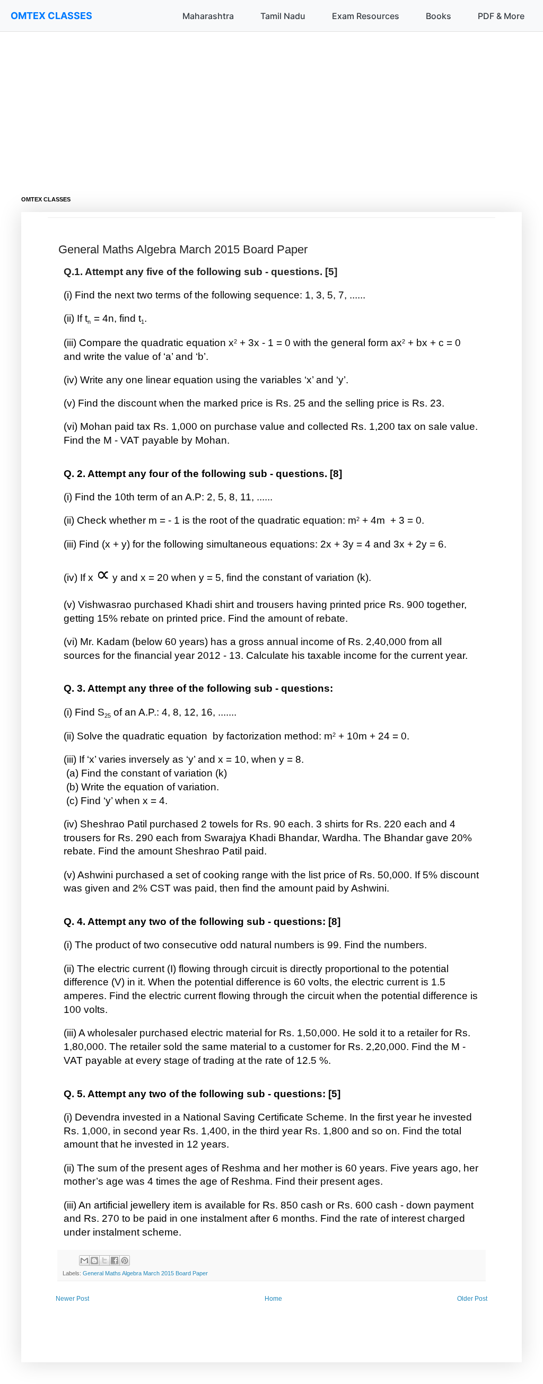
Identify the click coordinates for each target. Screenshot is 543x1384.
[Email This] (84, 1260)
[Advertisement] (271, 106)
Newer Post (72, 1298)
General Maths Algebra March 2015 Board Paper (145, 1273)
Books (438, 16)
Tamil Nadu (282, 16)
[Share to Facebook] (114, 1260)
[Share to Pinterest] (124, 1260)
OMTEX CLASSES (51, 15)
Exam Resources (365, 16)
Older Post (472, 1298)
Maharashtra (208, 16)
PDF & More (501, 16)
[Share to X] (104, 1260)
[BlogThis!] (94, 1260)
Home (273, 1298)
